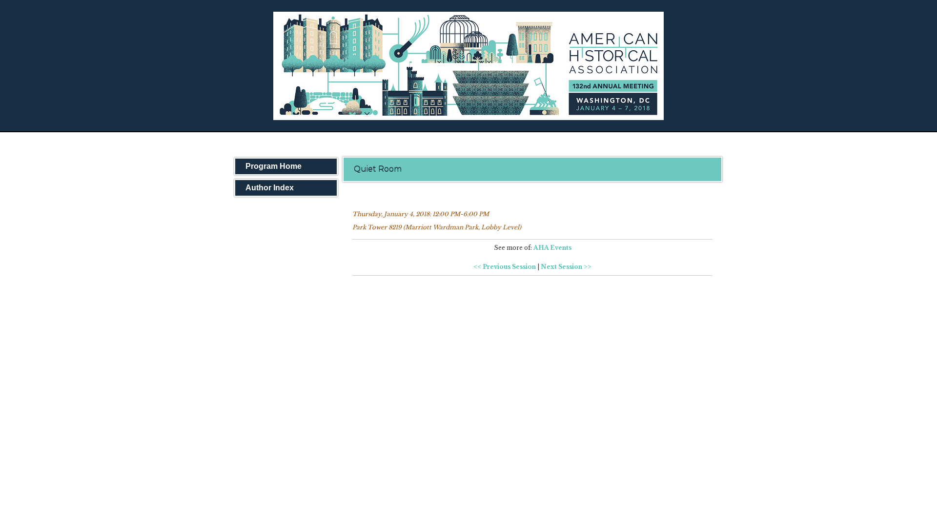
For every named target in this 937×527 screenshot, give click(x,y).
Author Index (269, 187)
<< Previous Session (504, 266)
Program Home (273, 166)
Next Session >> (566, 266)
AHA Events (552, 247)
